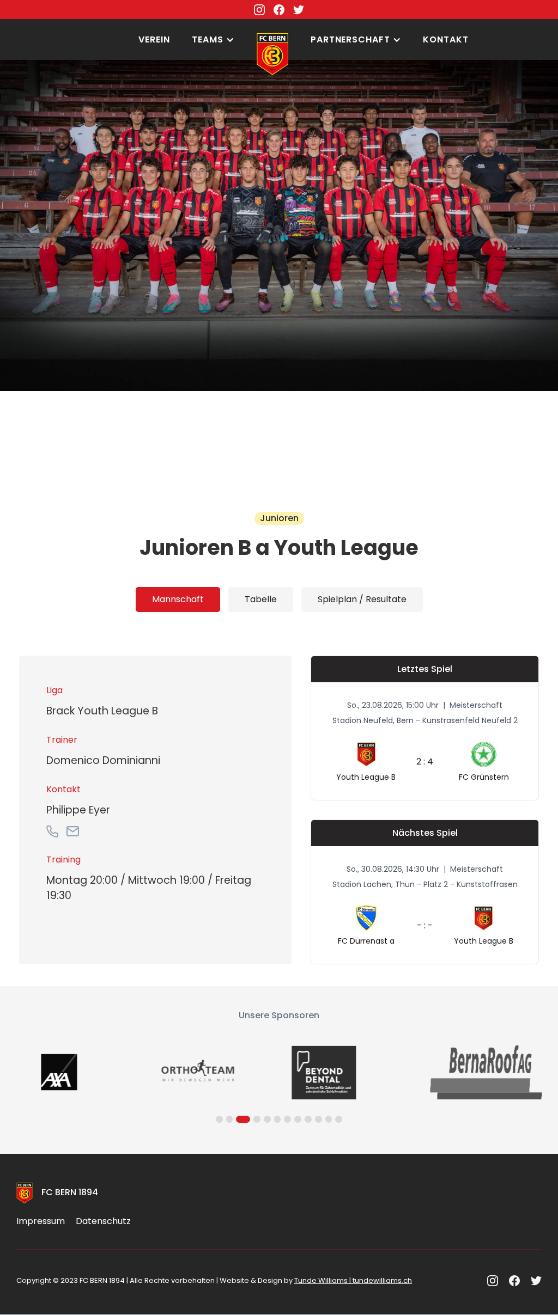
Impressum (40, 1221)
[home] (272, 24)
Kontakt (446, 39)
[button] (213, 39)
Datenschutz (103, 1221)
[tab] (178, 599)
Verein (154, 39)
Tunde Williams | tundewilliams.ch (353, 1280)
